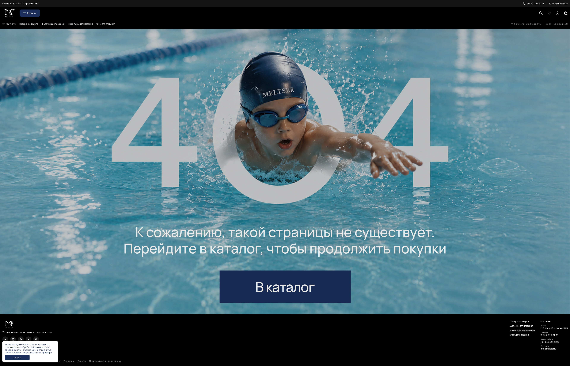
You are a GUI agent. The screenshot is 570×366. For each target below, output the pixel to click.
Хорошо (17, 357)
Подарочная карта (28, 23)
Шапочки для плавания (53, 23)
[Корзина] (566, 13)
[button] (549, 13)
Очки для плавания (105, 23)
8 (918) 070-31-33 (549, 335)
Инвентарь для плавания (80, 23)
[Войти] (557, 13)
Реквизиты (69, 361)
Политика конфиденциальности (105, 361)
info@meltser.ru (548, 348)
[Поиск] (541, 13)
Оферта (82, 361)
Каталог (32, 13)
